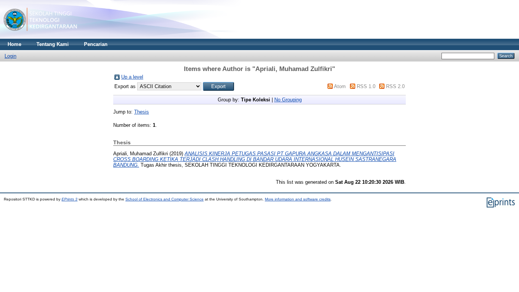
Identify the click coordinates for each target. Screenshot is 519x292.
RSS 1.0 (366, 86)
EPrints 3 (70, 199)
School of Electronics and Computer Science (164, 199)
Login (10, 56)
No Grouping (288, 100)
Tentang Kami (52, 44)
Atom (340, 86)
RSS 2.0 (395, 86)
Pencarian (96, 44)
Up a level (132, 77)
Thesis (141, 112)
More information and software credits (298, 199)
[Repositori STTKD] (40, 37)
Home (14, 44)
